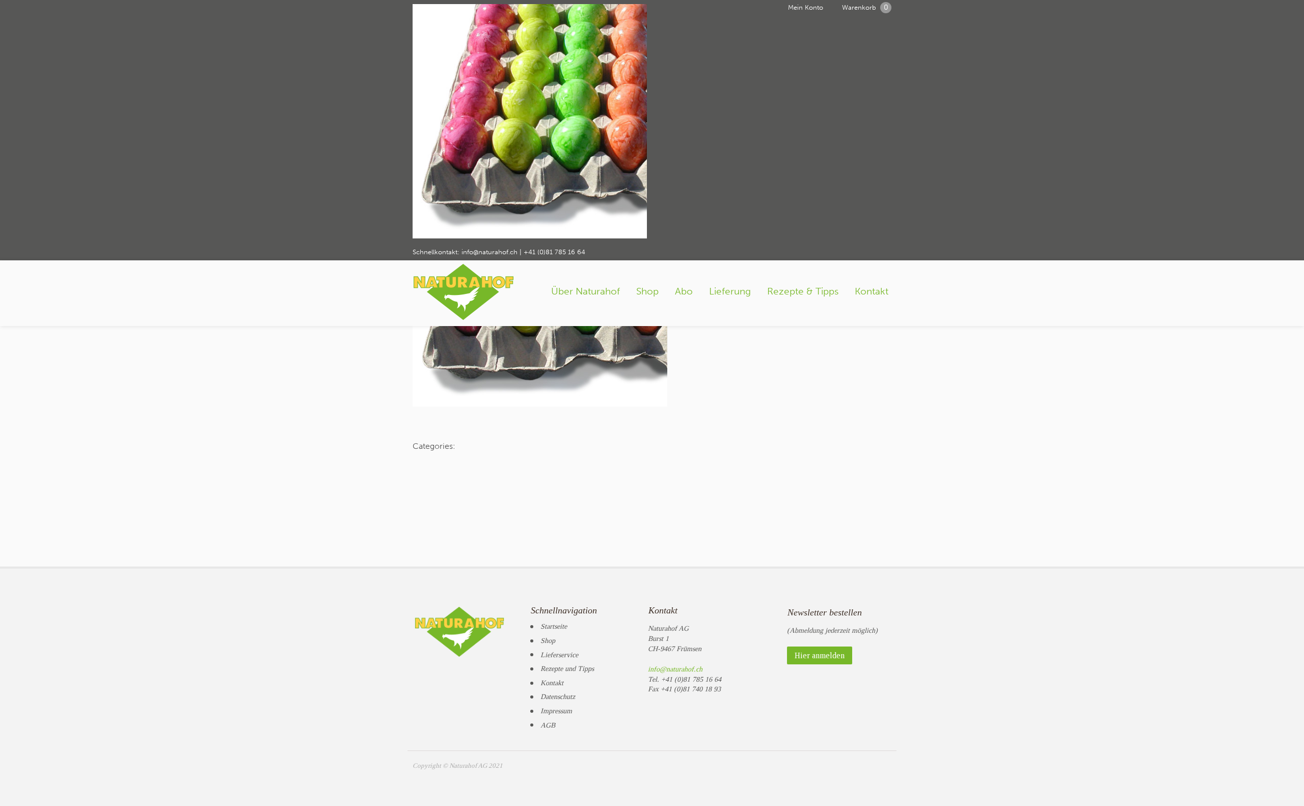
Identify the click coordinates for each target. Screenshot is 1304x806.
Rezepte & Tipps (802, 291)
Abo (684, 291)
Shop (647, 291)
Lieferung (730, 291)
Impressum (556, 711)
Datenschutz (557, 697)
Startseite (553, 626)
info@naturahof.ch (489, 252)
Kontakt (871, 291)
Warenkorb (865, 7)
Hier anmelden (820, 655)
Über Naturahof (585, 291)
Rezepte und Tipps (567, 669)
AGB (547, 725)
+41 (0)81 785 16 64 (554, 252)
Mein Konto (805, 7)
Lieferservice (559, 655)
